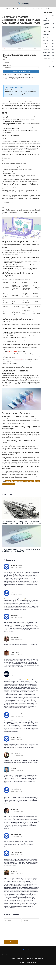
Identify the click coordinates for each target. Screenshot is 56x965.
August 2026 (48, 34)
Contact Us (41, 958)
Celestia (8, 481)
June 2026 (48, 40)
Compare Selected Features (21, 71)
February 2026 (48, 52)
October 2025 (48, 64)
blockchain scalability (8, 484)
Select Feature (6, 65)
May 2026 (48, 43)
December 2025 (48, 58)
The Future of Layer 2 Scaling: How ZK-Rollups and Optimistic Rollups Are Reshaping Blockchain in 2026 (21, 522)
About (13, 958)
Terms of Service (20, 958)
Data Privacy (48, 27)
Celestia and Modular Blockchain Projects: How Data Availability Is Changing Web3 (21, 550)
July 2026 (48, 37)
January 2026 (48, 55)
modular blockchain (17, 481)
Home (2, 8)
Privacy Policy (29, 958)
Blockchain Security (48, 23)
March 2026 (48, 49)
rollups (37, 481)
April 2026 (48, 46)
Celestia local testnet (12, 351)
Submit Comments (11, 942)
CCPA (35, 958)
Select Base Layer (7, 59)
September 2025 (48, 67)
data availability (29, 481)
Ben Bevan (4, 49)
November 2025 (48, 61)
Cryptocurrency (48, 15)
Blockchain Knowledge (48, 19)
